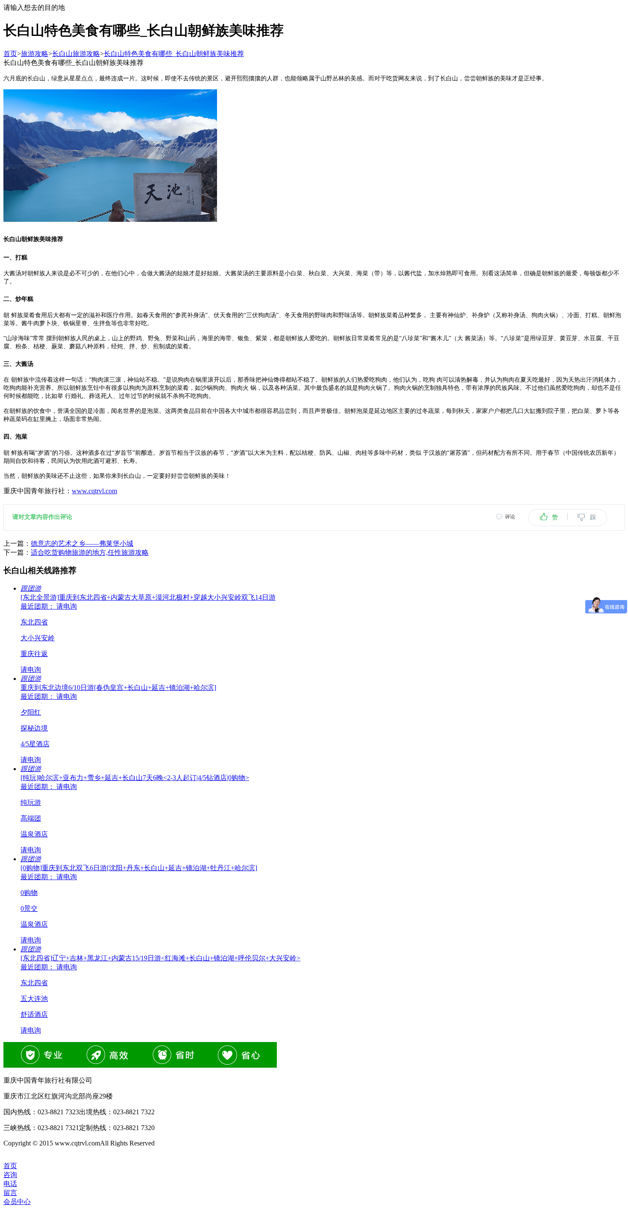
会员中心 (17, 1201)
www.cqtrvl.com (94, 491)
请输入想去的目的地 (34, 7)
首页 (10, 53)
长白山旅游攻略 (76, 53)
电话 (10, 1183)
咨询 (10, 1174)
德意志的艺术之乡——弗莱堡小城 (82, 543)
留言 (10, 1192)
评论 (510, 517)
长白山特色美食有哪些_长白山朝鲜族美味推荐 (174, 53)
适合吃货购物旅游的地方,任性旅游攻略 (90, 552)
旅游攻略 (34, 53)
